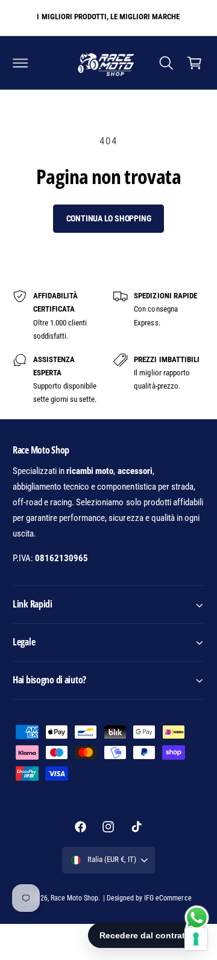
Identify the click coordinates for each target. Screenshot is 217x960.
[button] (20, 62)
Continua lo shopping (108, 218)
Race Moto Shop (74, 898)
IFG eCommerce (167, 898)
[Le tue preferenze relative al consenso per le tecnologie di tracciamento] (195, 939)
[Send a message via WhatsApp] (197, 917)
